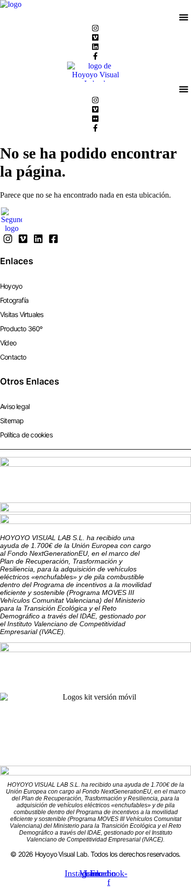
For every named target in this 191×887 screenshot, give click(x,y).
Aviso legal (14, 406)
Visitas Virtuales (21, 314)
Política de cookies (26, 435)
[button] (183, 17)
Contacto (13, 357)
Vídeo (8, 343)
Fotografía (14, 300)
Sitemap (12, 420)
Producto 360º (21, 328)
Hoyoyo (11, 286)
